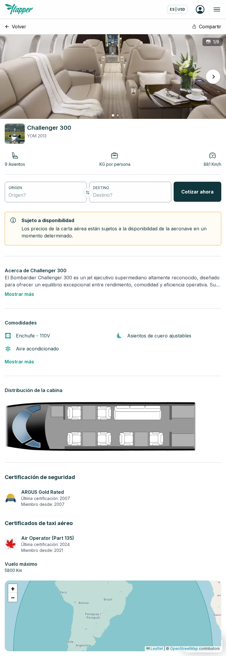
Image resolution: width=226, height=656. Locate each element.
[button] (12, 588)
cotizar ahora (197, 192)
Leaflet (156, 648)
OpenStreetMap (184, 648)
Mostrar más (19, 294)
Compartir (210, 26)
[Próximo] (213, 77)
